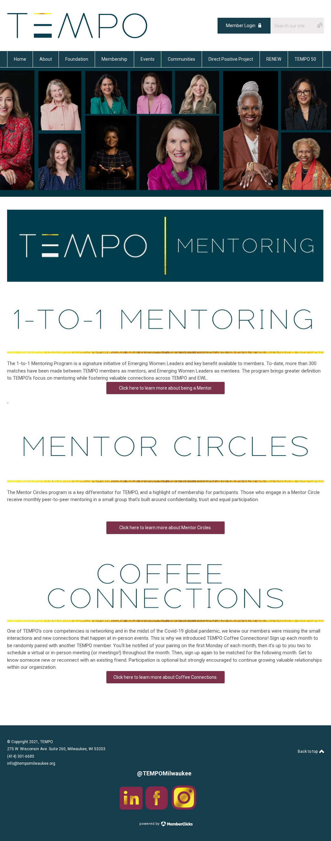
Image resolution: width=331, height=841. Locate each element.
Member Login (240, 25)
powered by (149, 824)
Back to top (308, 751)
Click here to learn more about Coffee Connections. (165, 677)
